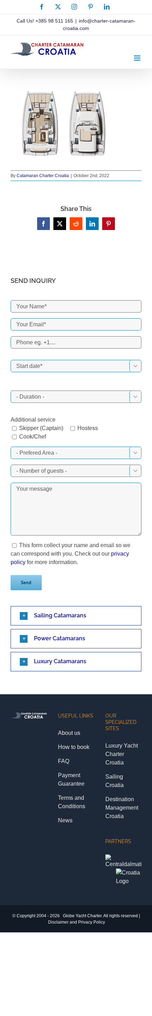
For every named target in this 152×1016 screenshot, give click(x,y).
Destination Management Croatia (121, 807)
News (65, 820)
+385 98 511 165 (54, 21)
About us (69, 733)
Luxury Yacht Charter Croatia (121, 754)
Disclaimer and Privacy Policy (76, 922)
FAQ (63, 761)
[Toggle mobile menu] (137, 58)
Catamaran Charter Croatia (43, 175)
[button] (76, 615)
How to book (73, 747)
